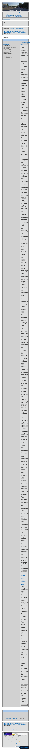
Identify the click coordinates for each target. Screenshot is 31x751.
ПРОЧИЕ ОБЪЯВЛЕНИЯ (16, 715)
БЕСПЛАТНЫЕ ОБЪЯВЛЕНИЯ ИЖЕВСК (14, 31)
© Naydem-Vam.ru (15, 743)
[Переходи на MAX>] (8, 734)
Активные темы (6, 18)
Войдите (12, 28)
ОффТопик (23, 32)
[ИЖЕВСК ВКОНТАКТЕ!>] (23, 734)
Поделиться (23, 42)
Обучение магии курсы (8, 715)
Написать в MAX (24, 747)
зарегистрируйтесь (20, 28)
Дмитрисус (6, 44)
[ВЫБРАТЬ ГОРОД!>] (15, 734)
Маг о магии (8, 718)
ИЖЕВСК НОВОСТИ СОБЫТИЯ (12, 32)
